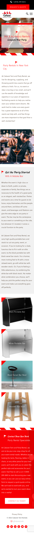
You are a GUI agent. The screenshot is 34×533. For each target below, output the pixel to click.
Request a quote (18, 7)
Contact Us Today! (17, 501)
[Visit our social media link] (8, 526)
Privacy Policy (17, 514)
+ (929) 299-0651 (19, 2)
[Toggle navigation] (31, 14)
